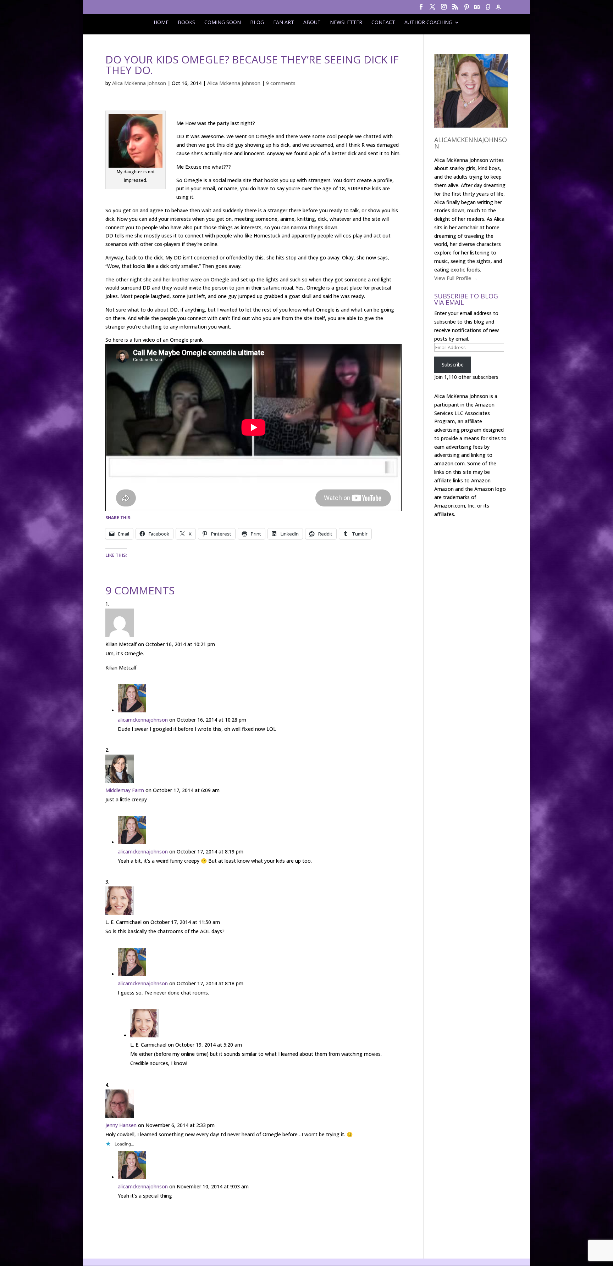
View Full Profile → (455, 278)
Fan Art (283, 22)
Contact (383, 22)
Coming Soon (222, 22)
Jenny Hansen (121, 1125)
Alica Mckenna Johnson (233, 83)
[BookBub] (477, 9)
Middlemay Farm (124, 790)
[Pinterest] (466, 9)
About (312, 22)
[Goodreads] (488, 9)
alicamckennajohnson (143, 719)
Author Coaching (428, 22)
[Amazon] (498, 9)
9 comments (281, 83)
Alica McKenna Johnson (139, 83)
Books (186, 22)
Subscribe (453, 364)
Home (161, 22)
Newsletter (346, 22)
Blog (257, 22)
